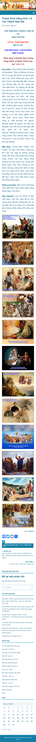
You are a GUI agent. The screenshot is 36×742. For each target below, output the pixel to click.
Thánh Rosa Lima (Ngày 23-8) (11, 636)
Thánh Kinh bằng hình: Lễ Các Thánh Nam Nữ (17, 545)
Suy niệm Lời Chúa (8, 649)
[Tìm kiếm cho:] (18, 587)
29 (4, 725)
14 (31, 714)
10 (13, 714)
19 (22, 718)
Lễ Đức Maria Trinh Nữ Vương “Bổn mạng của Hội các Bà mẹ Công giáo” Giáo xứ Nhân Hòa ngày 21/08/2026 (18, 609)
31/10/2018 (7, 25)
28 (31, 721)
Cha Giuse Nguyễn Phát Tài (11, 686)
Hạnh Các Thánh (7, 669)
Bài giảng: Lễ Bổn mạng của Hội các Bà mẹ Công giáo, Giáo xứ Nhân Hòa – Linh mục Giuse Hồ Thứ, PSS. (17, 601)
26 (22, 721)
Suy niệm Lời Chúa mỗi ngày (11, 652)
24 (13, 721)
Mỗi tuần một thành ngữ (9, 663)
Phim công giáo (7, 689)
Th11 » (9, 729)
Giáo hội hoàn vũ (7, 656)
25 (18, 721)
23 (9, 721)
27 (27, 721)
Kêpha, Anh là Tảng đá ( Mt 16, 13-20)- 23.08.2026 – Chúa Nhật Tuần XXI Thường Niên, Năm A (17, 617)
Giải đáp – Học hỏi (8, 676)
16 (9, 718)
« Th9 (4, 729)
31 (13, 725)
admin (14, 25)
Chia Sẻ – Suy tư (7, 683)
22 (4, 721)
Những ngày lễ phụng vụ (10, 666)
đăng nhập (11, 581)
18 (18, 718)
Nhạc (3, 693)
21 (31, 718)
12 (22, 714)
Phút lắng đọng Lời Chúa (10, 659)
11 (18, 714)
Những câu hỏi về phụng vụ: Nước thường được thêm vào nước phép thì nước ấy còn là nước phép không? (17, 630)
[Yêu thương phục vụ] (18, 9)
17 (13, 718)
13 (27, 714)
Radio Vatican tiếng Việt (9, 679)
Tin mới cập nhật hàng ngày (11, 646)
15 (4, 718)
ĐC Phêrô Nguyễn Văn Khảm (11, 673)
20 (27, 718)
